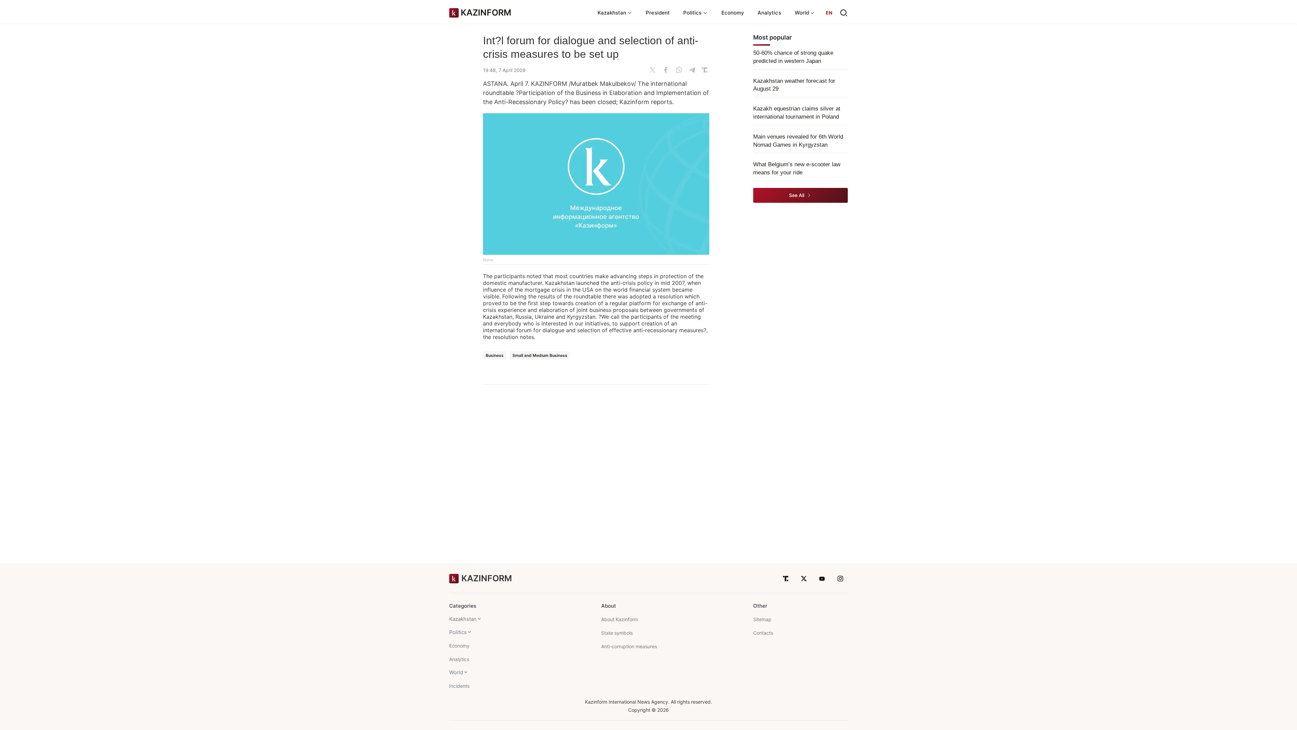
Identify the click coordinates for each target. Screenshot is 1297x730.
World (456, 672)
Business (495, 355)
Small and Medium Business (539, 355)
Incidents (459, 686)
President (658, 12)
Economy (732, 12)
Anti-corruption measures (629, 646)
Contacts (763, 633)
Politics (458, 632)
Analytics (769, 12)
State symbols (617, 633)
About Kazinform (619, 619)
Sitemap (762, 619)
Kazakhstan (463, 619)
